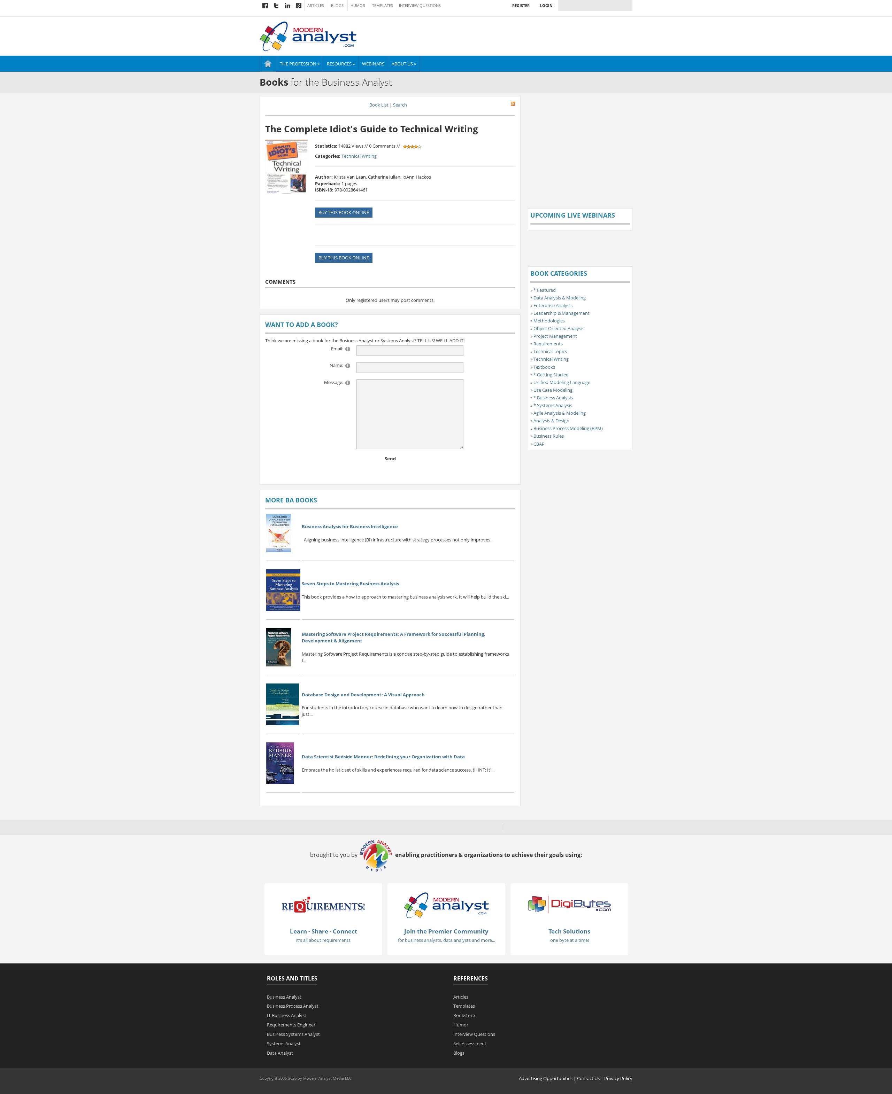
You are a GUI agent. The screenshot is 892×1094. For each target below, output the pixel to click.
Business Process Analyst (292, 1006)
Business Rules (548, 436)
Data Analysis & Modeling (559, 298)
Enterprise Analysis (552, 305)
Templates (382, 5)
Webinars (373, 64)
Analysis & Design (551, 420)
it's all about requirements (323, 940)
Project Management (555, 336)
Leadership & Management (561, 313)
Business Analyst (284, 997)
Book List (379, 105)
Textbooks (544, 367)
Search (400, 105)
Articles (315, 5)
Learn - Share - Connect (323, 931)
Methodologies (549, 321)
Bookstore (464, 1015)
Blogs (337, 5)
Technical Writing (359, 156)
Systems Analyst (284, 1043)
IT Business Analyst (286, 1015)
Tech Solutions (569, 931)
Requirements (548, 344)
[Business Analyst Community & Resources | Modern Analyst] (308, 35)
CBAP (539, 444)
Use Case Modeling (552, 390)
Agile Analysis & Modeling (559, 413)
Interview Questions (420, 5)
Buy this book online (343, 212)
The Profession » (300, 64)
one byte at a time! (569, 940)
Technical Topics (550, 351)
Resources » (341, 64)
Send (390, 458)
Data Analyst (280, 1053)
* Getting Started (551, 375)
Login (546, 5)
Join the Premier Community (446, 931)
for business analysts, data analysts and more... (446, 940)
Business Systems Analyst (293, 1034)
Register (521, 5)
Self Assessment (469, 1043)
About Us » (404, 64)
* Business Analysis (553, 397)
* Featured (544, 290)
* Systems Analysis (552, 405)
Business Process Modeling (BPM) (568, 428)
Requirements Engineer (291, 1025)
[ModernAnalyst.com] (446, 905)
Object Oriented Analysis (558, 328)
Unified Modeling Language (561, 382)
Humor (358, 5)
